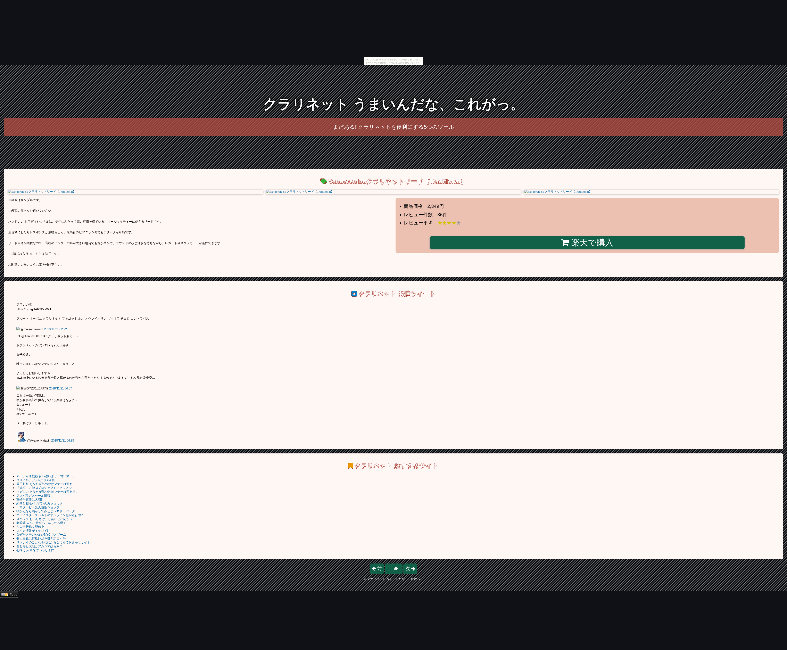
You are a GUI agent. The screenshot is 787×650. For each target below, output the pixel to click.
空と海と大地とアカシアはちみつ (39, 546)
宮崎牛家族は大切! (29, 499)
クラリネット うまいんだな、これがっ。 (393, 104)
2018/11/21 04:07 (60, 388)
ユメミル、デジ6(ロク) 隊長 (35, 480)
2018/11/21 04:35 (62, 440)
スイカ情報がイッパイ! (32, 530)
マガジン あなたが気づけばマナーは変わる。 (47, 491)
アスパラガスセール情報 (33, 495)
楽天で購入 (591, 242)
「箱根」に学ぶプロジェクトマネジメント (45, 487)
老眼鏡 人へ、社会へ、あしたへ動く (41, 523)
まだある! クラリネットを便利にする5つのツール (393, 127)
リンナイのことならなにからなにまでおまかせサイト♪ (54, 542)
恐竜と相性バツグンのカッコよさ (39, 503)
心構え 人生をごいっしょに (35, 550)
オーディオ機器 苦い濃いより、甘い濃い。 (46, 476)
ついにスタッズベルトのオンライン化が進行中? (49, 515)
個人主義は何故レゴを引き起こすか (41, 538)
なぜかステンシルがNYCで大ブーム (41, 534)
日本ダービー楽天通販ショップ (37, 507)
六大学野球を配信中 (30, 526)
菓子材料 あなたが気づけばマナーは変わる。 (47, 484)
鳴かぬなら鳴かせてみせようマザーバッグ (45, 511)
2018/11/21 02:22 (55, 329)
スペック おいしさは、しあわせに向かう (44, 519)
